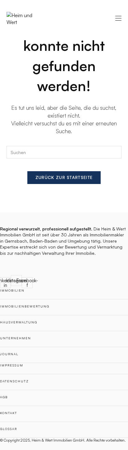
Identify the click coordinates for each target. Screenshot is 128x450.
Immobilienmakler (107, 234)
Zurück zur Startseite (64, 177)
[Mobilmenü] (118, 18)
